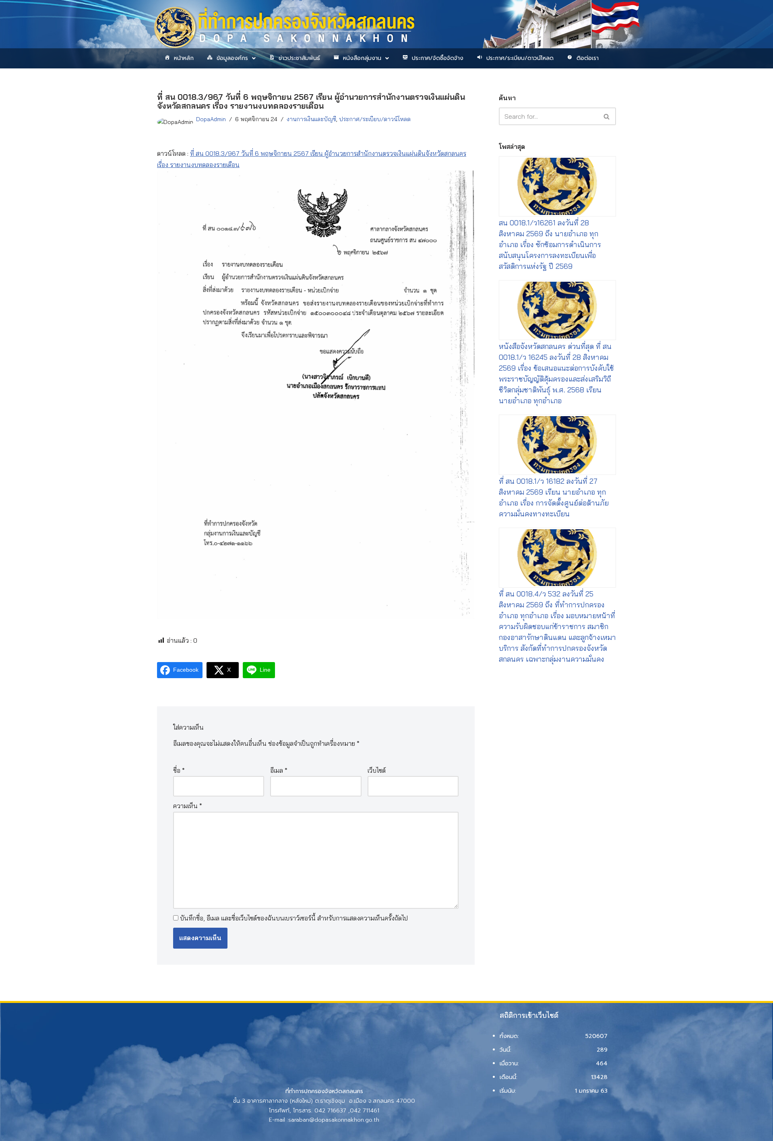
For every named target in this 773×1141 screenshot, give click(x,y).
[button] (231, 58)
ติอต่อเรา (588, 58)
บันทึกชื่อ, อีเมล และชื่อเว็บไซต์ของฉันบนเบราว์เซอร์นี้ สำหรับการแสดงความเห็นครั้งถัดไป (294, 918)
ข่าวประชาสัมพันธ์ (299, 58)
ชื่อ (179, 770)
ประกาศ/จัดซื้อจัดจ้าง (437, 58)
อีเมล (278, 770)
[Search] (607, 116)
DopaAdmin (211, 119)
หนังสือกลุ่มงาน (362, 58)
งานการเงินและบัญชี (311, 119)
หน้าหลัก (184, 58)
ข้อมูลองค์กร (232, 58)
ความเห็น (187, 806)
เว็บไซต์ (377, 770)
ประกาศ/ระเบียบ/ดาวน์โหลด (520, 58)
